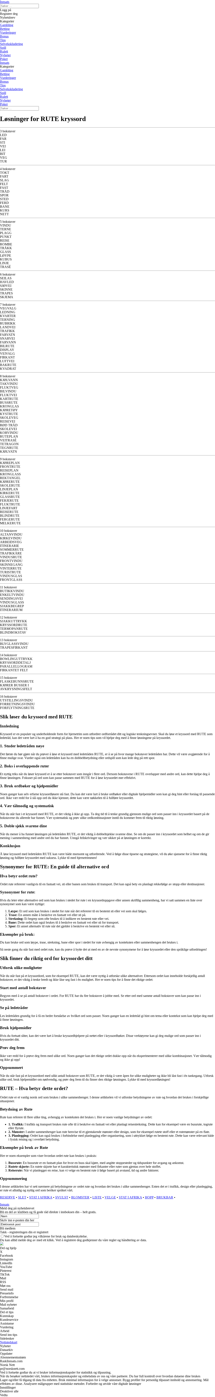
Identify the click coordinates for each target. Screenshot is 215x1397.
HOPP (149, 1197)
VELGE (110, 1197)
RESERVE (7, 1197)
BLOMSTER (80, 1197)
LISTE (97, 1197)
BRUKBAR (164, 1197)
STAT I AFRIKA (40, 1197)
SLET (22, 1197)
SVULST (61, 1197)
